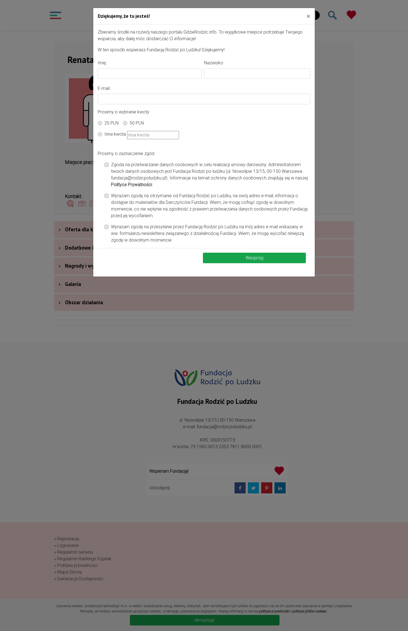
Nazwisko (213, 62)
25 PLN (111, 123)
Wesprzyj (254, 257)
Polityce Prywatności (131, 184)
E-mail (104, 88)
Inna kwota (115, 134)
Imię (102, 62)
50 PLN (137, 123)
